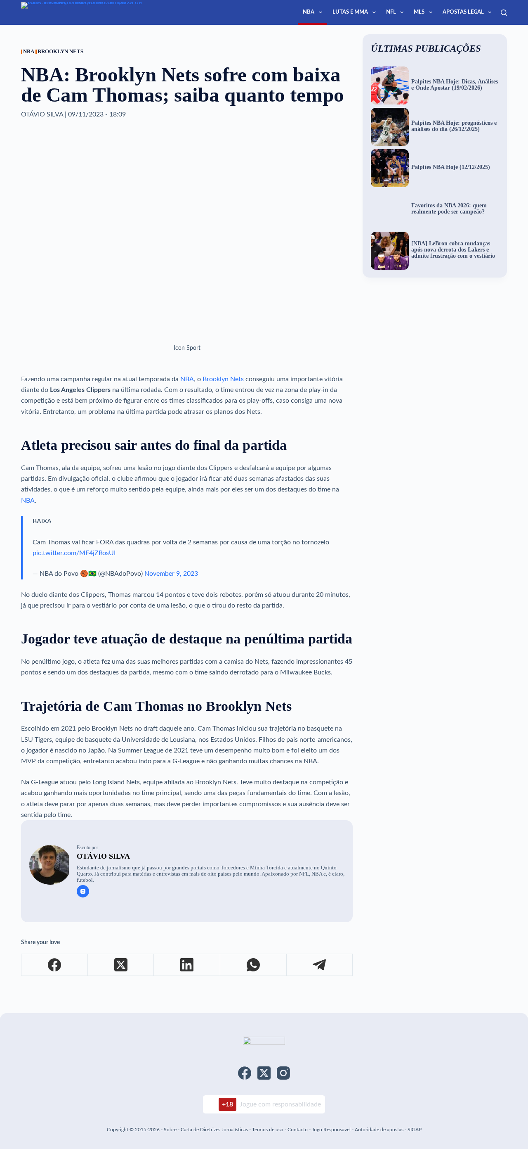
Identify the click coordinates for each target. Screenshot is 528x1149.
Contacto (298, 1129)
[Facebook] (54, 965)
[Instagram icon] (83, 891)
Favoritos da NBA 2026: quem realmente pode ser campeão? (449, 209)
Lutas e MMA (350, 12)
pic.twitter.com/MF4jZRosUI (74, 553)
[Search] (504, 12)
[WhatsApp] (253, 965)
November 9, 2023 (171, 573)
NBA (308, 12)
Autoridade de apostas (379, 1129)
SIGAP (415, 1129)
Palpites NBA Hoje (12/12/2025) (450, 167)
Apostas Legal (463, 12)
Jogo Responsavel (332, 1129)
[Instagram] (283, 1073)
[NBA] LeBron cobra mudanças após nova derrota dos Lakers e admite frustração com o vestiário (453, 250)
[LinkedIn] (187, 965)
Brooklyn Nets (223, 379)
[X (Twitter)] (121, 965)
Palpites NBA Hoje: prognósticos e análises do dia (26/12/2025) (454, 126)
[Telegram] (320, 965)
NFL (391, 12)
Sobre (170, 1129)
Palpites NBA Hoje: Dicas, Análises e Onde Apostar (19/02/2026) (454, 85)
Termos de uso (267, 1129)
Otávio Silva (103, 856)
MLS (419, 12)
